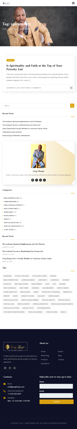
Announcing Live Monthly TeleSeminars (16, 135)
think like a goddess (35, 312)
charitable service (28, 280)
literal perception (10, 292)
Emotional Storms (21, 284)
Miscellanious (9, 215)
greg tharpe (24, 288)
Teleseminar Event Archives (12, 132)
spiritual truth (28, 308)
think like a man (51, 312)
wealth (63, 312)
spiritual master (23, 304)
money (36, 292)
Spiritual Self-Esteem (11, 308)
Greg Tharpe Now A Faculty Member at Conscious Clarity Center (24, 128)
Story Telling (9, 229)
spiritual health (64, 300)
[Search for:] (38, 106)
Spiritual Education (11, 222)
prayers (6, 296)
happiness (35, 288)
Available (11, 398)
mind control (25, 292)
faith (47, 284)
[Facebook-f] (10, 368)
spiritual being (54, 296)
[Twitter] (5, 368)
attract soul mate (22, 276)
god (54, 284)
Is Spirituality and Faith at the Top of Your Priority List (34, 67)
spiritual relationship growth (62, 304)
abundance (8, 276)
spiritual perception (40, 304)
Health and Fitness (11, 208)
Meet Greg (13, 29)
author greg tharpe (39, 276)
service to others (27, 296)
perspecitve (67, 292)
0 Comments (36, 88)
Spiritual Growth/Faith (12, 226)
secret (15, 296)
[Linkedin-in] (14, 368)
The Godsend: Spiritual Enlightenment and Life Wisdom (22, 121)
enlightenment (36, 284)
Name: (42, 382)
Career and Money (10, 201)
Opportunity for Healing (51, 292)
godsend (62, 284)
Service (10, 60)
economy (66, 280)
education (7, 284)
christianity (42, 280)
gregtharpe (25, 88)
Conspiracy (55, 280)
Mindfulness (8, 212)
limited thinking (62, 288)
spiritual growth (48, 300)
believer (53, 276)
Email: (42, 391)
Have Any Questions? (16, 391)
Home (4, 29)
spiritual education (11, 300)
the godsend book (43, 308)
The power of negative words (14, 312)
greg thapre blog (10, 288)
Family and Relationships (13, 205)
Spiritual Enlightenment (30, 300)
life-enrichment (48, 288)
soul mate (41, 296)
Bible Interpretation (11, 198)
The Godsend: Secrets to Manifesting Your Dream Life (21, 125)
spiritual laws (9, 304)
